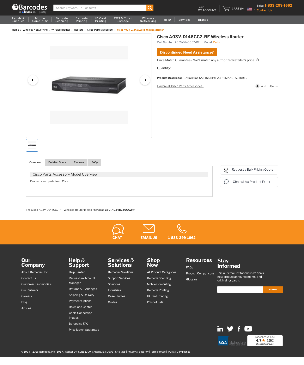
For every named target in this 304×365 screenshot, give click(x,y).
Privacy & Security (137, 351)
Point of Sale (155, 302)
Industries (114, 290)
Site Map (120, 351)
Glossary (191, 279)
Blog (24, 302)
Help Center (77, 272)
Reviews (79, 162)
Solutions (114, 284)
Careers (26, 296)
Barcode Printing (158, 290)
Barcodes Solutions (120, 272)
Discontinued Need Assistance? (187, 52)
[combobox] (103, 8)
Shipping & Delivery (81, 295)
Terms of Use (158, 351)
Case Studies (116, 296)
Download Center (80, 307)
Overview (35, 162)
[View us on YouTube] (248, 330)
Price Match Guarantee (84, 329)
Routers (79, 29)
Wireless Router (61, 29)
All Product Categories (161, 272)
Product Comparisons (200, 273)
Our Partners (29, 290)
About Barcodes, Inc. (34, 272)
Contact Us (264, 10)
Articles (26, 308)
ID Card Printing (157, 296)
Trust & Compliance (179, 351)
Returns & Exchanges (83, 289)
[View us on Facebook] (239, 330)
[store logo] (29, 9)
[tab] (35, 162)
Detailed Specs (57, 162)
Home (16, 29)
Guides (112, 302)
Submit (272, 289)
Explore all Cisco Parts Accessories (180, 86)
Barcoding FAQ (78, 323)
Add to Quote (269, 86)
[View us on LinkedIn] (220, 330)
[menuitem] (18, 20)
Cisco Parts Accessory (100, 29)
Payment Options (80, 301)
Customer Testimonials (36, 284)
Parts (216, 42)
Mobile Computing (159, 284)
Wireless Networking (35, 29)
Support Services (119, 278)
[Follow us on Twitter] (230, 330)
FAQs (95, 162)
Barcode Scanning (159, 278)
